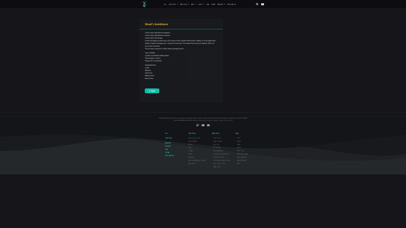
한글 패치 (220, 4)
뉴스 (165, 4)
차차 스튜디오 (231, 4)
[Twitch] (197, 125)
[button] (257, 4)
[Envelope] (208, 125)
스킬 (207, 4)
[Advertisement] (246, 59)
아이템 (213, 4)
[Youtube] (262, 4)
